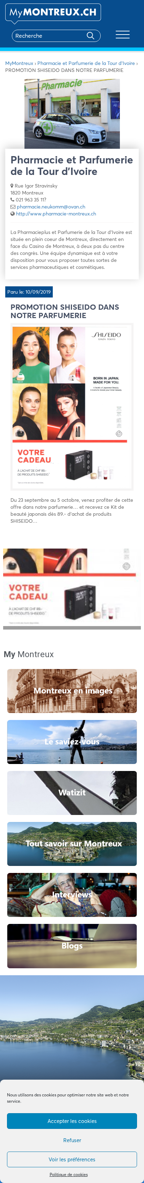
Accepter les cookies (72, 1121)
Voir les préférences (72, 1159)
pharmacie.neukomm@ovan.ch (51, 207)
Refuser (72, 1140)
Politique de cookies (69, 1174)
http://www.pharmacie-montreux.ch (56, 214)
